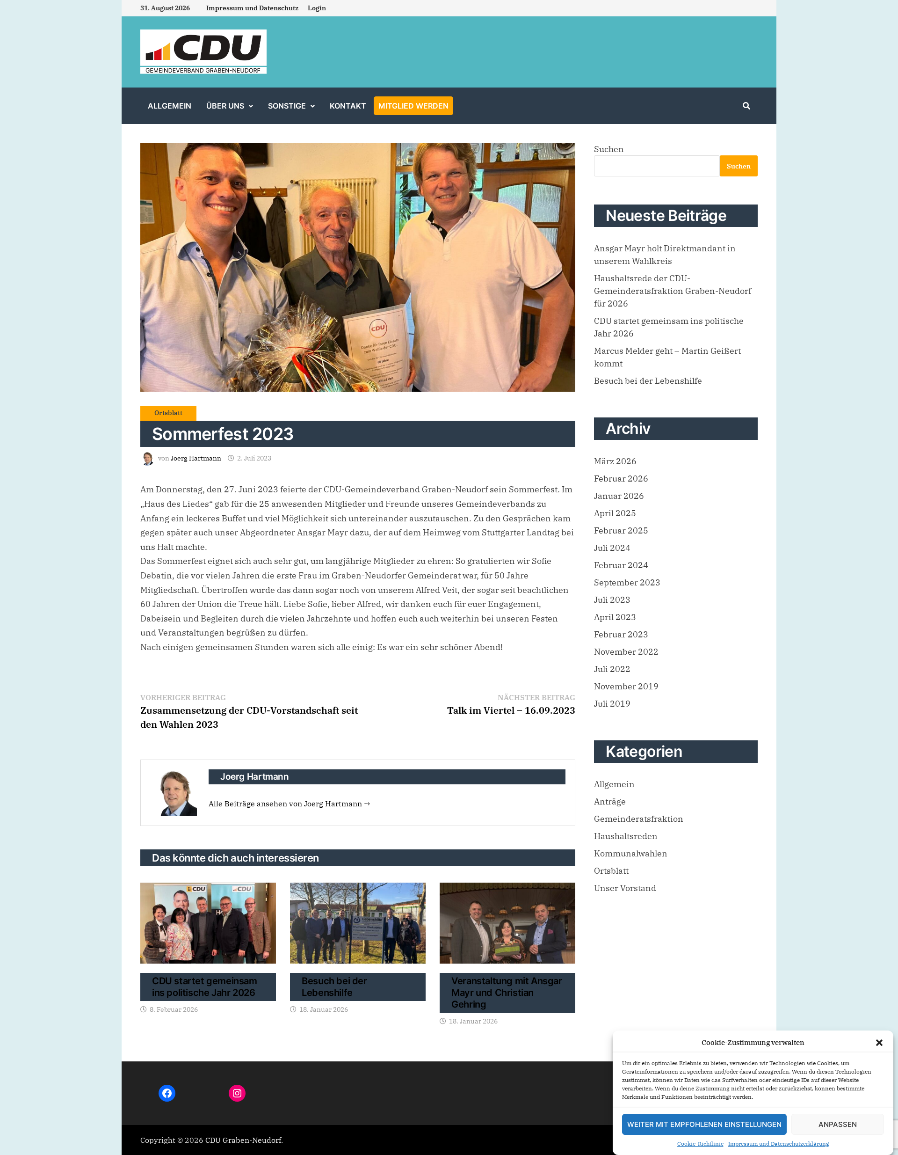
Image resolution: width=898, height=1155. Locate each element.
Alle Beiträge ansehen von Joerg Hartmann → (289, 803)
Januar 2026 (619, 495)
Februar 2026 (621, 478)
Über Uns (225, 105)
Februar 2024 (621, 565)
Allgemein (169, 105)
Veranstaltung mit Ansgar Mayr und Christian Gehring (506, 992)
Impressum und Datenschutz (252, 8)
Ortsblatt (168, 413)
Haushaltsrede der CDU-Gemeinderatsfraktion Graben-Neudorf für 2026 (672, 291)
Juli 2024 (612, 547)
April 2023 (615, 617)
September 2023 (627, 582)
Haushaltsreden (626, 836)
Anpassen (837, 1124)
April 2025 (615, 513)
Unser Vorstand (625, 888)
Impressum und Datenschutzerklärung (778, 1143)
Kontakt (348, 105)
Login (317, 8)
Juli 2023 (612, 599)
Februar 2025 (621, 530)
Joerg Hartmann (196, 458)
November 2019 (626, 686)
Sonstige (287, 105)
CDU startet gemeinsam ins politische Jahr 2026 (204, 986)
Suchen (609, 149)
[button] (879, 1042)
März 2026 (615, 461)
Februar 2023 (621, 634)
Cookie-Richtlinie (700, 1143)
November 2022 (626, 651)
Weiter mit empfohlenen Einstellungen (704, 1124)
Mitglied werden (413, 105)
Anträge (610, 801)
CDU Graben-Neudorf (243, 1140)
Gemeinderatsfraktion (638, 818)
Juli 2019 (612, 703)
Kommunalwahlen (630, 853)
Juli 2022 (612, 669)
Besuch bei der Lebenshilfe (334, 986)
